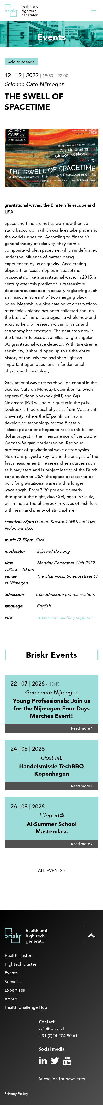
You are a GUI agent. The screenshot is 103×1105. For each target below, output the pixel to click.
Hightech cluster (21, 964)
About (11, 998)
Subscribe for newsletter (62, 1078)
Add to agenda (21, 62)
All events (51, 870)
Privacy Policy (16, 1093)
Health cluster (18, 955)
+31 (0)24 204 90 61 (58, 1035)
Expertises (15, 990)
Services (13, 981)
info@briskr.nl (51, 1029)
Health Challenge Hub (26, 1007)
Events (11, 973)
